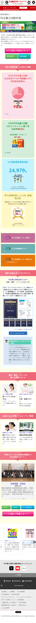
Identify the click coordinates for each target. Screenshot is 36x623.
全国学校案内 (28, 581)
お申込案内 (20, 600)
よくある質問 (5, 608)
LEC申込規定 (22, 602)
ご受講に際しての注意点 (8, 602)
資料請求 (10, 56)
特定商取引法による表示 (8, 605)
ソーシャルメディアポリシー (24, 597)
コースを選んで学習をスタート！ (18, 50)
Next (34, 542)
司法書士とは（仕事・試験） (10, 7)
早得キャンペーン (10, 541)
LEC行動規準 (5, 594)
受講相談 (23, 56)
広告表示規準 (15, 594)
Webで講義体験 (27, 507)
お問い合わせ (22, 605)
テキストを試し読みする (17, 333)
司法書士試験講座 (18, 4)
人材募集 (11, 591)
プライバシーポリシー (7, 597)
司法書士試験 (8, 564)
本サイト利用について (7, 600)
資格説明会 (17, 581)
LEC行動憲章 (21, 591)
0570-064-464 (18, 585)
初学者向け (23, 7)
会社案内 (4, 591)
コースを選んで (17, 514)
